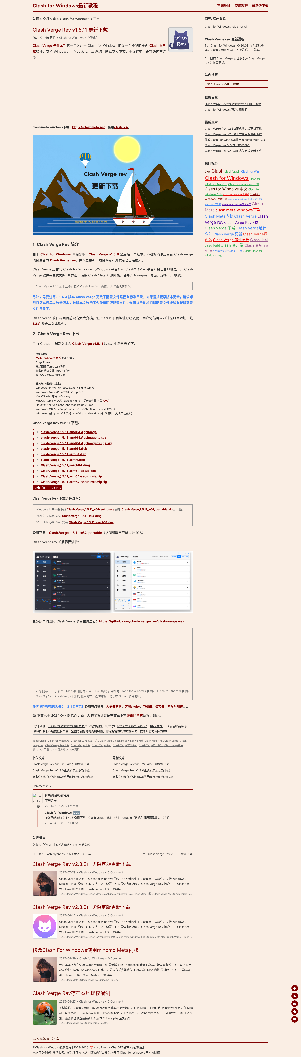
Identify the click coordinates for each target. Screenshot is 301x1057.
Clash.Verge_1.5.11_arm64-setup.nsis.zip (71, 476)
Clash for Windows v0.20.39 (230, 45)
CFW (207, 171)
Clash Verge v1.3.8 (104, 254)
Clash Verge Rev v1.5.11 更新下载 (70, 30)
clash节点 (121, 127)
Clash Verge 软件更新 (125, 745)
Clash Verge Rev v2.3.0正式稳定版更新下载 (61, 770)
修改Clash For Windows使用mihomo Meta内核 (63, 776)
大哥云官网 (114, 706)
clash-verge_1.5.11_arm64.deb (63, 454)
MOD (76, 812)
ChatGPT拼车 (120, 1047)
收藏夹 (114, 979)
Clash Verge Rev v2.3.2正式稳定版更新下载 (61, 764)
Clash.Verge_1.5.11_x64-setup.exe (90, 509)
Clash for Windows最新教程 (65, 6)
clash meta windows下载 (128, 740)
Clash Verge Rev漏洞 (97, 1022)
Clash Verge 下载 (80, 745)
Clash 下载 (43, 749)
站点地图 (138, 1047)
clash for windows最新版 (236, 194)
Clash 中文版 (212, 245)
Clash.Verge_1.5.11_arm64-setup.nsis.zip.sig (74, 482)
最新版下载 (260, 5)
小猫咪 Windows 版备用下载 (227, 251)
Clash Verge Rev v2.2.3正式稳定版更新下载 (233, 150)
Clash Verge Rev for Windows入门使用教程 (233, 104)
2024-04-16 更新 (44, 37)
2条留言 (93, 37)
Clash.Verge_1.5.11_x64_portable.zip (147, 509)
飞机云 (147, 706)
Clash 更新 (73, 749)
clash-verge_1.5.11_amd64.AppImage (69, 432)
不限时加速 (175, 706)
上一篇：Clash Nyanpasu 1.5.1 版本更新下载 (62, 854)
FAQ (105, 400)
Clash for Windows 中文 (84, 740)
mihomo (104, 979)
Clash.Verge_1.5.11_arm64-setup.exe (68, 471)
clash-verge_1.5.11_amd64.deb (64, 449)
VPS (74, 731)
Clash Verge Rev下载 (57, 745)
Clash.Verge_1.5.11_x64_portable (75, 533)
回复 (75, 805)
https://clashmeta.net (88, 127)
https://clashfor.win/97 (132, 726)
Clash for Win (250, 171)
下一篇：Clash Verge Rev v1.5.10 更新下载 (164, 854)
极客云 (159, 706)
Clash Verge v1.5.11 (87, 344)
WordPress (101, 1047)
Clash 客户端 (58, 749)
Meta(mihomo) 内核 (48, 358)
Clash (42, 740)
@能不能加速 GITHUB (59, 817)
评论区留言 (135, 715)
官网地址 (223, 5)
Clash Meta (106, 740)
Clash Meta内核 (154, 740)
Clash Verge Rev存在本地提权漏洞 (71, 993)
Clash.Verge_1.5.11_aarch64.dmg (65, 465)
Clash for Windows (74, 19)
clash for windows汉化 (240, 199)
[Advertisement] (113, 92)
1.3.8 (37, 324)
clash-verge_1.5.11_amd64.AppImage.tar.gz (73, 437)
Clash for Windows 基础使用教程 (226, 109)
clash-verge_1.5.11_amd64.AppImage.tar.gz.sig (76, 443)
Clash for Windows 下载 (243, 184)
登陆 (47, 844)
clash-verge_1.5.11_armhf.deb (63, 460)
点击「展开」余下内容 (48, 487)
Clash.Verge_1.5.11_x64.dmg (82, 516)
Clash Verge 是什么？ (50, 45)
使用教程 (241, 5)
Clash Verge (171, 740)
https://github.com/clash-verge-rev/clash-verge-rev (141, 621)
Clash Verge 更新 (101, 745)
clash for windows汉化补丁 (236, 204)
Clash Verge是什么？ (151, 745)
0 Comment (115, 872)
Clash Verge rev (63, 260)
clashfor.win (240, 26)
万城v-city (132, 706)
